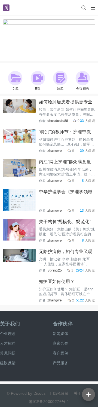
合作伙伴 (63, 323)
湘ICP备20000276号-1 (49, 401)
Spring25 (54, 270)
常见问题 (8, 353)
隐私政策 (61, 393)
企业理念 (8, 333)
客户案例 (61, 353)
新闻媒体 (61, 333)
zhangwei (55, 151)
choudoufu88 (57, 121)
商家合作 (61, 343)
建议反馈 (8, 363)
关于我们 (10, 323)
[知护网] (6, 5)
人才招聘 (8, 343)
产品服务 (61, 363)
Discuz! (40, 393)
